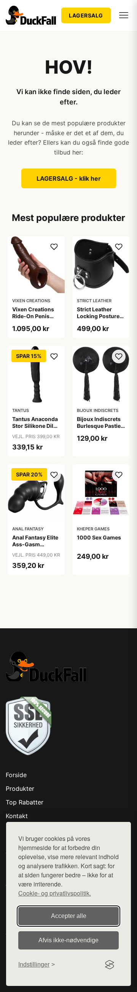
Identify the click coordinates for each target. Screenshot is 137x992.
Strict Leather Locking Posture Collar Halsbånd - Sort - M (100, 319)
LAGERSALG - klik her (69, 178)
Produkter (20, 788)
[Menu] (123, 15)
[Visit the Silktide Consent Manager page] (109, 965)
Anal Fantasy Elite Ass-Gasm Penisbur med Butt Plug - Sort (36, 547)
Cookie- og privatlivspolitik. (54, 893)
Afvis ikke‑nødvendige (68, 940)
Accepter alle (68, 916)
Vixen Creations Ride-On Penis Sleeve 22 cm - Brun (33, 319)
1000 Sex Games (99, 537)
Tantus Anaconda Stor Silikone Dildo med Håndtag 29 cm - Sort (36, 429)
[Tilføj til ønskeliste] (54, 247)
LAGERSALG (86, 15)
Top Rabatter (24, 802)
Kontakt (17, 816)
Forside (16, 775)
